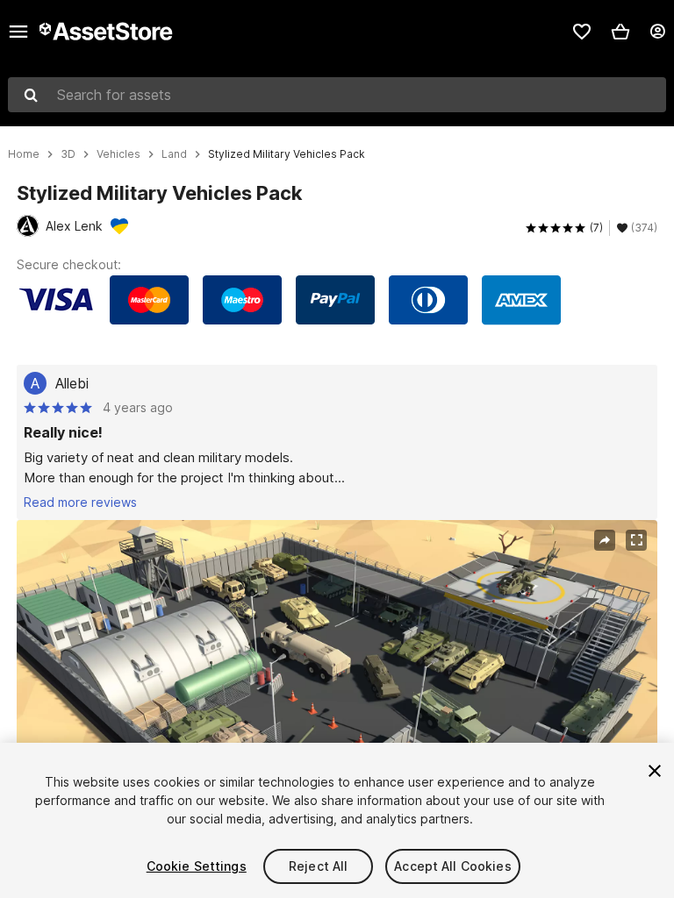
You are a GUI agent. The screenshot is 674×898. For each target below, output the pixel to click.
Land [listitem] (174, 154)
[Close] (654, 771)
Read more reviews (80, 502)
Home (23, 154)
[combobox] (337, 94)
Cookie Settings (197, 866)
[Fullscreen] (636, 540)
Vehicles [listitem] (118, 154)
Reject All (318, 866)
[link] (581, 31)
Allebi (72, 383)
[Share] (604, 540)
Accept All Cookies (453, 866)
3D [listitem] (68, 154)
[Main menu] (18, 31)
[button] (620, 31)
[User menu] (657, 31)
